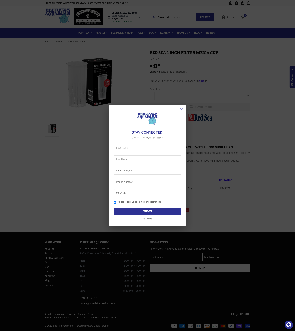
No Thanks (147, 219)
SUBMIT (147, 211)
